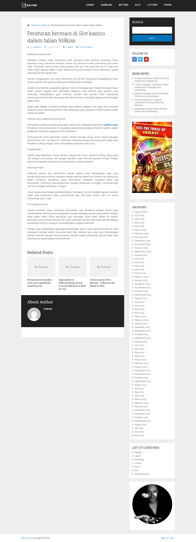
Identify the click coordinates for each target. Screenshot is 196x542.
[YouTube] (146, 59)
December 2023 (142, 327)
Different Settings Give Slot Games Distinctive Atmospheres (151, 94)
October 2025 (141, 248)
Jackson (37, 47)
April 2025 (139, 269)
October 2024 (141, 291)
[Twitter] (140, 59)
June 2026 (139, 219)
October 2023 (141, 334)
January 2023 (140, 367)
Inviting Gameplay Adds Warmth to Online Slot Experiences (151, 79)
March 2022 (140, 399)
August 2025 (140, 255)
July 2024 (139, 302)
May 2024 (139, 309)
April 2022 (139, 395)
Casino (90, 5)
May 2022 (139, 392)
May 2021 (139, 435)
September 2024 (142, 294)
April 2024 (139, 313)
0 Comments (85, 47)
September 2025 (142, 251)
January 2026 (141, 237)
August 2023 (140, 341)
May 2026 (139, 222)
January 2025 (140, 280)
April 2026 (139, 226)
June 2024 (139, 305)
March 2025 (140, 273)
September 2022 (142, 381)
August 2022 (140, 385)
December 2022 (142, 370)
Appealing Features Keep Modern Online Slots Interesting (150, 110)
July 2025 (139, 258)
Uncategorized (141, 474)
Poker (167, 5)
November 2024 (142, 287)
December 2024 (142, 284)
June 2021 (139, 432)
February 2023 (141, 363)
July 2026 (139, 215)
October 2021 (141, 417)
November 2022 (142, 374)
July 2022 (139, 388)
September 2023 (142, 338)
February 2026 (141, 233)
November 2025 (142, 244)
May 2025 (139, 266)
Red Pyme (26, 538)
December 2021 (142, 410)
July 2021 (138, 428)
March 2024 (140, 316)
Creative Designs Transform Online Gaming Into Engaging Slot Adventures (151, 87)
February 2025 (141, 276)
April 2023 (139, 356)
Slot (138, 5)
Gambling (106, 5)
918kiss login (111, 125)
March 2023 (140, 359)
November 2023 (142, 331)
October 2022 (141, 377)
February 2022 (141, 403)
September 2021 (142, 421)
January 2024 (141, 323)
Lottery (152, 5)
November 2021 (142, 413)
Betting (123, 5)
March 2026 (140, 230)
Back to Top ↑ (168, 538)
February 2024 (141, 320)
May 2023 (139, 352)
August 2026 (140, 212)
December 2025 (142, 240)
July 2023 (139, 345)
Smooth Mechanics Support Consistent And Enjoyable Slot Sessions (149, 102)
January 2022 (140, 406)
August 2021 (140, 424)
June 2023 (139, 349)
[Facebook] (134, 59)
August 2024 (140, 298)
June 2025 (139, 262)
